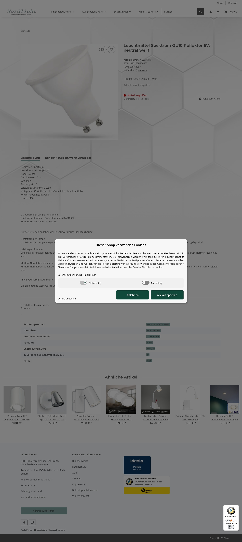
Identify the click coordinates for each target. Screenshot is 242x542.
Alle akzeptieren (167, 295)
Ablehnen (133, 295)
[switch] (83, 283)
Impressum (90, 274)
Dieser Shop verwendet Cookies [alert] (121, 245)
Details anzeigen (67, 298)
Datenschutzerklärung (70, 274)
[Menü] (237, 507)
